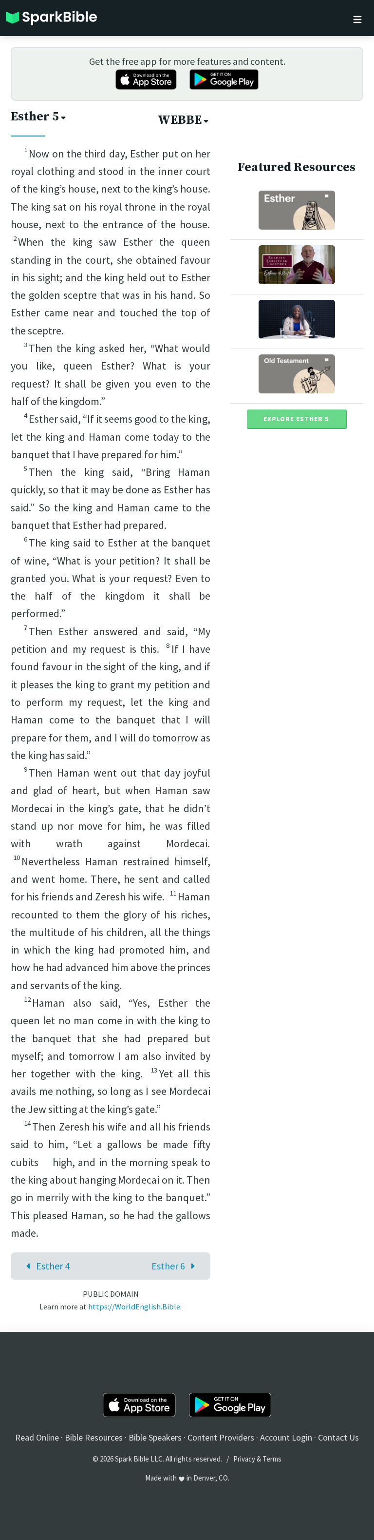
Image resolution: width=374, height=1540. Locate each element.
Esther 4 (53, 1266)
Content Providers (220, 1437)
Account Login (286, 1437)
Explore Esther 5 (296, 418)
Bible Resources (94, 1437)
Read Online (37, 1437)
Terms (271, 1458)
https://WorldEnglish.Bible (134, 1306)
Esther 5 (35, 116)
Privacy (244, 1458)
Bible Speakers (155, 1437)
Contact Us (338, 1437)
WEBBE (180, 120)
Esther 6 (168, 1266)
